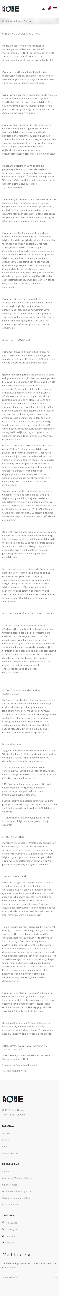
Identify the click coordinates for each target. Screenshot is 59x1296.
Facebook (12, 1223)
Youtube (11, 1236)
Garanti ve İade (10, 1204)
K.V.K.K (6, 1171)
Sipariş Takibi (9, 1184)
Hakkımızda (8, 1133)
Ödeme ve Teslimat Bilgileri (17, 1178)
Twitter (11, 1242)
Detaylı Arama (10, 1153)
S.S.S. (5, 1146)
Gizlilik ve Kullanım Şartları (17, 1191)
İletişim (6, 1140)
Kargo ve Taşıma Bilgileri (16, 1198)
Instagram (12, 1229)
